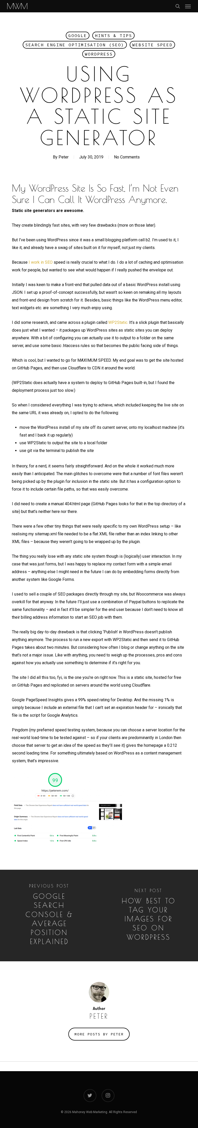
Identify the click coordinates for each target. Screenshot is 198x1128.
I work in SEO (41, 262)
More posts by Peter (99, 1034)
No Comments (127, 157)
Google (77, 35)
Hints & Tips (113, 35)
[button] (188, 6)
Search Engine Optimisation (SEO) (74, 44)
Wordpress (99, 54)
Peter (64, 157)
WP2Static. (118, 322)
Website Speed (152, 44)
